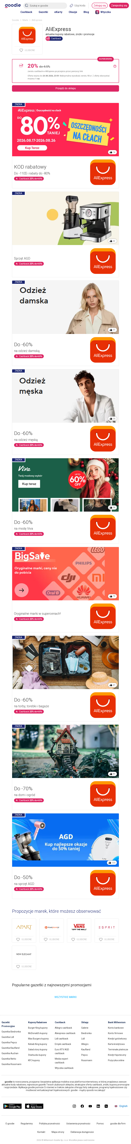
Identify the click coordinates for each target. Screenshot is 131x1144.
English (123, 1106)
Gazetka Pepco (9, 1042)
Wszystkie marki (65, 997)
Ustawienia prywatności (78, 1123)
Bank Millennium (117, 1022)
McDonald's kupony (37, 1033)
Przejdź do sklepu (65, 88)
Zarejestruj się (119, 5)
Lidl (83, 1038)
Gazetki (43, 12)
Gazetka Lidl (8, 1037)
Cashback (26, 12)
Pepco (84, 1055)
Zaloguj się (100, 5)
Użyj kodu (79, 5)
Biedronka (86, 1033)
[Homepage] (13, 6)
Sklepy (84, 1022)
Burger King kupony (38, 1028)
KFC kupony (34, 1060)
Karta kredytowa (116, 1044)
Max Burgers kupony (38, 1038)
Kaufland (85, 1049)
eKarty (58, 12)
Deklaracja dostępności (82, 1132)
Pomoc (100, 1123)
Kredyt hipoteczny (117, 1055)
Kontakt (41, 1132)
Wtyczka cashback (64, 1068)
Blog (86, 12)
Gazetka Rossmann (11, 1064)
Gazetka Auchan (10, 1053)
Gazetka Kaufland (10, 1048)
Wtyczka (105, 12)
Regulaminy (27, 1123)
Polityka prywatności (49, 1123)
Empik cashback (63, 1044)
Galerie (84, 1028)
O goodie (9, 1123)
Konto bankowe (116, 1028)
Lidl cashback (61, 1038)
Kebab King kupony (37, 1044)
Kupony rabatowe (37, 1022)
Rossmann (86, 1060)
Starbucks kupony (37, 1055)
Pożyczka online (116, 1060)
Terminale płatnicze (118, 1049)
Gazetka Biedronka (11, 1031)
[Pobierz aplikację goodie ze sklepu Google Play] (12, 1107)
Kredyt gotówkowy (117, 1038)
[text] (70, 71)
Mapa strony (58, 1132)
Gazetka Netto (9, 1058)
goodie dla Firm (118, 1123)
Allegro (85, 1044)
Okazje (73, 12)
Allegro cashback (63, 1028)
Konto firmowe (115, 1033)
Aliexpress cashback (65, 1033)
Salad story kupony (37, 1049)
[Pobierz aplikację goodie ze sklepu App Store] (34, 1107)
